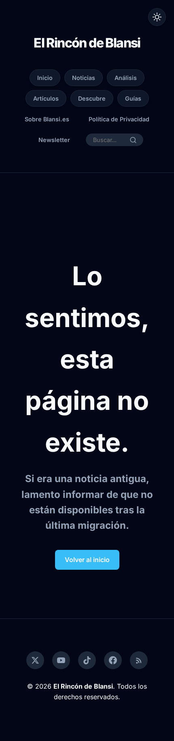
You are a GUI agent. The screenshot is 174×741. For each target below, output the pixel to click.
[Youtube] (61, 660)
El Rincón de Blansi (87, 43)
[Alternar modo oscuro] (157, 17)
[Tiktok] (87, 660)
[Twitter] (35, 660)
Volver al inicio (87, 560)
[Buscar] (133, 140)
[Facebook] (113, 660)
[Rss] (139, 660)
